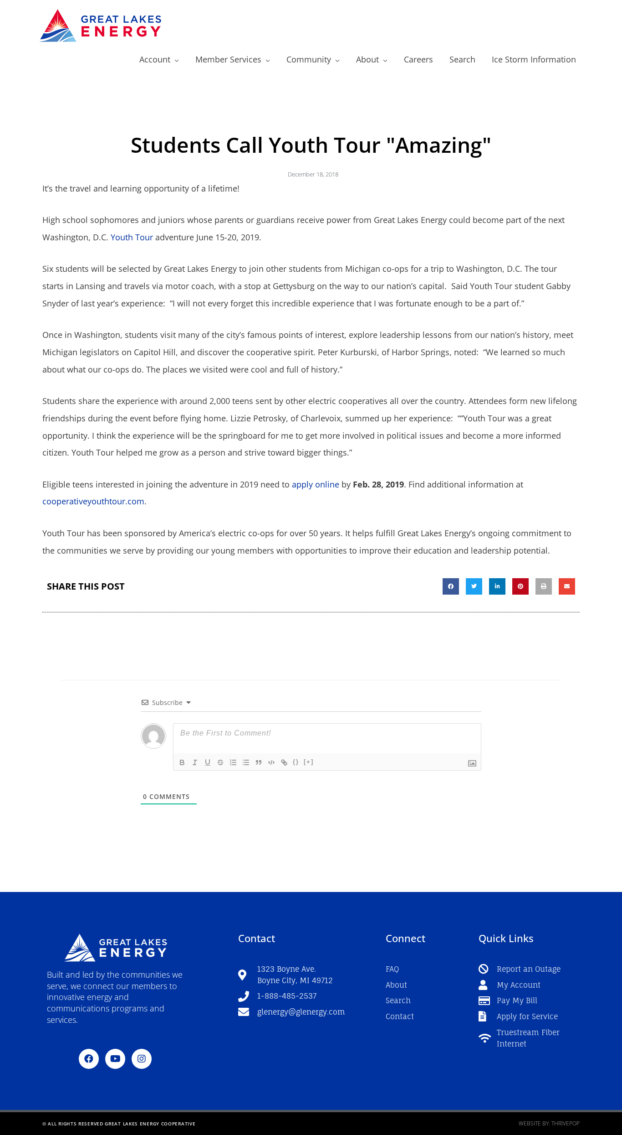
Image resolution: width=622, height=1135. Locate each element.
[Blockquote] (258, 762)
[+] (309, 761)
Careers (418, 59)
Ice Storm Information (534, 59)
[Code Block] (271, 762)
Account (154, 59)
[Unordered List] (246, 762)
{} (296, 761)
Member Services (228, 59)
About (367, 59)
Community (308, 59)
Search (462, 59)
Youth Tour (132, 237)
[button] (451, 586)
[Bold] (182, 762)
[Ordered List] (233, 762)
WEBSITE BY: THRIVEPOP (549, 1123)
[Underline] (207, 762)
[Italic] (195, 762)
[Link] (284, 762)
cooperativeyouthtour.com (93, 501)
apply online (315, 484)
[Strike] (220, 762)
